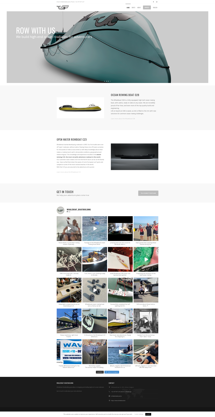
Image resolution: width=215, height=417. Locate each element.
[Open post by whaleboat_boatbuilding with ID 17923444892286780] (69, 351)
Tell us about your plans (148, 193)
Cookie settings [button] (138, 414)
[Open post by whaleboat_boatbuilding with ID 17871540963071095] (69, 228)
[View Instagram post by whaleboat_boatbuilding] (79, 239)
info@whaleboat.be (116, 396)
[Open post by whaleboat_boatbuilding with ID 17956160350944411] (146, 290)
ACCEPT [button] (148, 414)
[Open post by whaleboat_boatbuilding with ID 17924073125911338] (94, 228)
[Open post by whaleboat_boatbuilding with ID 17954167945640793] (94, 351)
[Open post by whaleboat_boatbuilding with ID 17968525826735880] (120, 228)
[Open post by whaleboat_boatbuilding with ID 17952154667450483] (120, 259)
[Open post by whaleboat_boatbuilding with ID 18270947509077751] (94, 321)
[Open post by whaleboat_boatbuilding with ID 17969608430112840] (146, 259)
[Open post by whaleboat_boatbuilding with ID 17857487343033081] (146, 228)
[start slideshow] (105, 81)
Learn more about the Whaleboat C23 (69, 172)
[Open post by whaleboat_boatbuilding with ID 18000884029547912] (120, 290)
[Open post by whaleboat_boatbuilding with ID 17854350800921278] (94, 259)
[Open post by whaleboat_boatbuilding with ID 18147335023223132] (120, 351)
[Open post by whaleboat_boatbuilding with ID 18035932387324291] (146, 351)
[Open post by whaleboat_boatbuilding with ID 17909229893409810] (120, 321)
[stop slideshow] (110, 81)
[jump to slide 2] (108, 81)
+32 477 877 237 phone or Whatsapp (121, 391)
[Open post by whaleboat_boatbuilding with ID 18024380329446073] (94, 290)
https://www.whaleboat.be (118, 400)
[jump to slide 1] (107, 81)
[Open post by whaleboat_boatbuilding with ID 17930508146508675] (69, 290)
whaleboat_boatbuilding (69, 218)
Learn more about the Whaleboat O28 (123, 119)
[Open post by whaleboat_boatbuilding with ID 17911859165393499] (146, 321)
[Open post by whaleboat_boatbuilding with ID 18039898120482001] (69, 259)
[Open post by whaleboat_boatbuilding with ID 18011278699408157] (69, 321)
